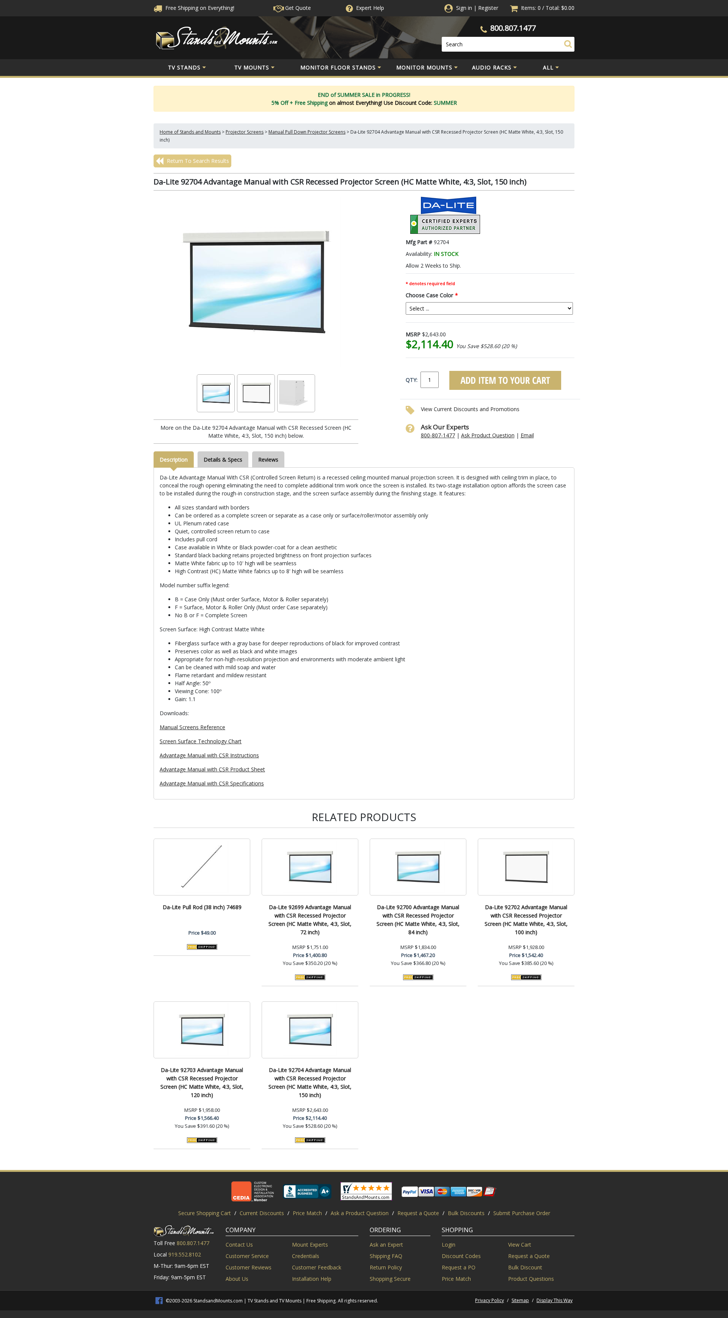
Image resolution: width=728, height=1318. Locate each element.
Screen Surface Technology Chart (201, 741)
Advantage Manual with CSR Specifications (212, 783)
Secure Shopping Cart (204, 1213)
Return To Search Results (197, 160)
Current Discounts (262, 1213)
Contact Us (239, 1244)
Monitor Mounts (424, 67)
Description (174, 459)
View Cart (519, 1244)
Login (448, 1244)
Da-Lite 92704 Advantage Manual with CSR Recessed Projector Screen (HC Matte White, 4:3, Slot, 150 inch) (309, 1082)
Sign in (464, 7)
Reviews (268, 459)
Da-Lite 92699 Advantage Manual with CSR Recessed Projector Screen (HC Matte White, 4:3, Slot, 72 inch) (309, 919)
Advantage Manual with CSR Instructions (209, 755)
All (548, 67)
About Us (237, 1278)
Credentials (305, 1256)
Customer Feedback (316, 1267)
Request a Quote (418, 1213)
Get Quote (297, 7)
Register (488, 7)
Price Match (307, 1213)
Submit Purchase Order (521, 1213)
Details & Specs (223, 459)
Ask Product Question (488, 435)
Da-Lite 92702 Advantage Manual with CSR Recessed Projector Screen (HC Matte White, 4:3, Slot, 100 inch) (526, 919)
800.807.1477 (513, 28)
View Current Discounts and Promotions (470, 409)
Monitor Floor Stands (338, 67)
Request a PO (458, 1267)
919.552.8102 (184, 1254)
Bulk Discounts (466, 1213)
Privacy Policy (489, 1300)
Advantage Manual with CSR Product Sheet (212, 769)
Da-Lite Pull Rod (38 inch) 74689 (202, 907)
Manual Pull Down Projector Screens (306, 132)
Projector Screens (245, 132)
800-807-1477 (438, 435)
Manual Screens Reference (192, 727)
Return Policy (386, 1267)
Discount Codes (461, 1256)
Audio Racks (491, 67)
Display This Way (555, 1300)
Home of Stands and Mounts (190, 132)
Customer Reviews (248, 1267)
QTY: (411, 379)
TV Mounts (251, 67)
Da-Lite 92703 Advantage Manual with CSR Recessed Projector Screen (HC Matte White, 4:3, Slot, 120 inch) (201, 1082)
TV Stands (184, 67)
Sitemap (520, 1300)
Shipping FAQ (386, 1256)
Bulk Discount (525, 1267)
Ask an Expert (386, 1244)
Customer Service (247, 1256)
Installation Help (311, 1278)
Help (370, 7)
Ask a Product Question (360, 1213)
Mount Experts (310, 1244)
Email (527, 435)
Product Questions (531, 1278)
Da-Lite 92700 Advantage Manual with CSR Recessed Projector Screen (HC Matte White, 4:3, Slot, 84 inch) (418, 919)
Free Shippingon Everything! (199, 7)
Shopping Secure (390, 1278)
